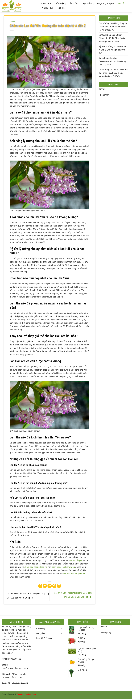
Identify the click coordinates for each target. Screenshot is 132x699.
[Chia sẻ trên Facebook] (40, 586)
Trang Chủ (45, 3)
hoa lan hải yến (75, 560)
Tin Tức (121, 3)
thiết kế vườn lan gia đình (73, 573)
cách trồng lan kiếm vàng (63, 567)
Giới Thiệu (59, 3)
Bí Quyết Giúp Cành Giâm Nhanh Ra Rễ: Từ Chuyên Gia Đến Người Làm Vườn (112, 38)
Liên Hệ (60, 8)
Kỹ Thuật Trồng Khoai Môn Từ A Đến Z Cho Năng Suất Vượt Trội (113, 49)
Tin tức (102, 89)
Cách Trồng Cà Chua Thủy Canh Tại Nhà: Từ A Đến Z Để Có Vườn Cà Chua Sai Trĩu (113, 72)
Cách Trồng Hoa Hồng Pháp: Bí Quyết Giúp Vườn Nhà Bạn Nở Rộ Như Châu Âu (113, 26)
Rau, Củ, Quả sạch (105, 3)
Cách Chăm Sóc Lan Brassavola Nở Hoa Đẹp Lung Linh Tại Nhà (112, 61)
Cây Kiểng (73, 3)
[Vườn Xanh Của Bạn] (18, 6)
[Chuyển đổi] (62, 628)
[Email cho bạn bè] (49, 586)
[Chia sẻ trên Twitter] (45, 586)
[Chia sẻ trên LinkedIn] (59, 586)
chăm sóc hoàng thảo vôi (35, 567)
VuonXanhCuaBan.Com (26, 694)
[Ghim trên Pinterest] (54, 586)
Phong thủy (47, 8)
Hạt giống (87, 3)
